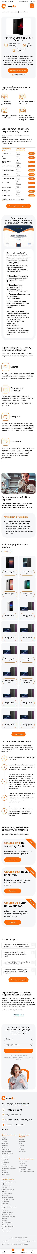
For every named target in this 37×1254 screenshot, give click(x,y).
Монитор (21, 1149)
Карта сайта (4, 1241)
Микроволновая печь (7, 1199)
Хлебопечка (5, 1211)
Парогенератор (5, 1205)
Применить (12, 860)
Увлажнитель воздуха (8, 1216)
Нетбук (3, 1138)
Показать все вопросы (18, 980)
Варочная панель (6, 1193)
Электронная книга (7, 1166)
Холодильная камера (7, 1226)
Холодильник (5, 1187)
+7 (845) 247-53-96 (13, 1110)
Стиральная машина (7, 1189)
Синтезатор (4, 1172)
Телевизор (4, 1145)
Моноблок (22, 1141)
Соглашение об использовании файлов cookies (14, 1244)
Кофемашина (5, 1184)
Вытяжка (4, 1218)
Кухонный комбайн (7, 1197)
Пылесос (4, 1191)
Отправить (18, 1051)
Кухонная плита (6, 1228)
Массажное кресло (7, 1212)
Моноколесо (5, 1162)
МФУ (20, 1143)
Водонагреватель (6, 1214)
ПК (20, 1147)
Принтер (21, 1145)
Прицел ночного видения (26, 1171)
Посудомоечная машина (8, 1207)
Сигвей (3, 1161)
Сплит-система (5, 1230)
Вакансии (4, 1129)
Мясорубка (4, 1203)
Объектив (22, 1163)
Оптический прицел (25, 1169)
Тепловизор (22, 1167)
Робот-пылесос (5, 1186)
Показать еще (18, 734)
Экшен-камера (5, 1155)
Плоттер (3, 1164)
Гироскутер (4, 1159)
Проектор (4, 1139)
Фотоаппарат (23, 1165)
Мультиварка (5, 1201)
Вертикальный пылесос (8, 1182)
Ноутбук (21, 1139)
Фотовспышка (23, 1162)
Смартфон (4, 1143)
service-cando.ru (23, 1105)
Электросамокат (6, 1151)
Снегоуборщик (5, 1232)
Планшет (4, 1141)
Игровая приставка (7, 1153)
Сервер (3, 1147)
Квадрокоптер (5, 1149)
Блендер (4, 1220)
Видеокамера (5, 1174)
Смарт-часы (5, 1157)
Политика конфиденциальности (27, 1241)
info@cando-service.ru (13, 1115)
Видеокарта (22, 1151)
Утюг (2, 1209)
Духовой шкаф (5, 1195)
